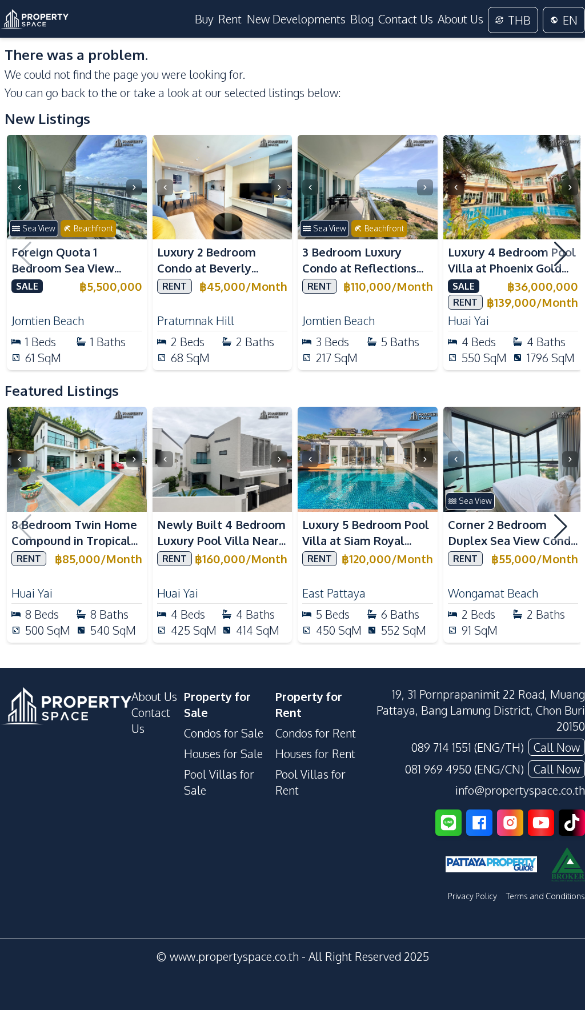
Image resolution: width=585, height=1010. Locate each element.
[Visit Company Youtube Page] (541, 822)
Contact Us (405, 18)
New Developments (296, 18)
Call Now (557, 747)
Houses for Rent (315, 753)
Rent (230, 18)
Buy (204, 18)
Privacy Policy (472, 896)
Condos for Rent (315, 733)
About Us (460, 18)
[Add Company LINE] (448, 822)
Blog (362, 18)
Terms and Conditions (545, 896)
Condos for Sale (223, 733)
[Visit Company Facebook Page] (479, 822)
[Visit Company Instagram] (510, 822)
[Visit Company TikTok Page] (572, 822)
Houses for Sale (223, 753)
